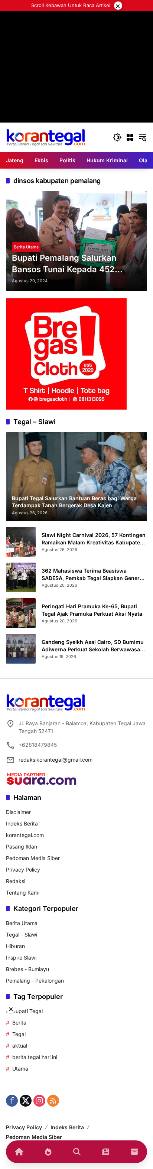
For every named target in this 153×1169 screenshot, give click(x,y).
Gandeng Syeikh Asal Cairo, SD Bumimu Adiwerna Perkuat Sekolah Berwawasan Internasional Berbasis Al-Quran (93, 646)
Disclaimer (18, 812)
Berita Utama (26, 247)
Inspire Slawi (21, 957)
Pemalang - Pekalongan (35, 980)
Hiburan (15, 946)
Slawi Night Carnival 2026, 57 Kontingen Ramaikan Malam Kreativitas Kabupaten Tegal (94, 539)
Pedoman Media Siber (33, 858)
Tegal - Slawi (21, 934)
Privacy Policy (23, 869)
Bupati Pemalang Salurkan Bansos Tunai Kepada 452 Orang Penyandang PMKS (64, 264)
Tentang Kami (22, 892)
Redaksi (15, 881)
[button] (117, 137)
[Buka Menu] (130, 137)
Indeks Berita (22, 823)
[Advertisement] (76, 87)
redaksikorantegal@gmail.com (55, 759)
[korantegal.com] (45, 137)
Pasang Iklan (21, 846)
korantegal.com (25, 835)
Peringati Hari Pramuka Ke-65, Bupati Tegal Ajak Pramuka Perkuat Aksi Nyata (92, 610)
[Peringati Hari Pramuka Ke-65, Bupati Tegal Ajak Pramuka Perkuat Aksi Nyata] (21, 613)
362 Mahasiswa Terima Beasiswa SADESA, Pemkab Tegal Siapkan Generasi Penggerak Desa (94, 574)
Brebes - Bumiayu (27, 969)
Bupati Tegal (27, 1011)
